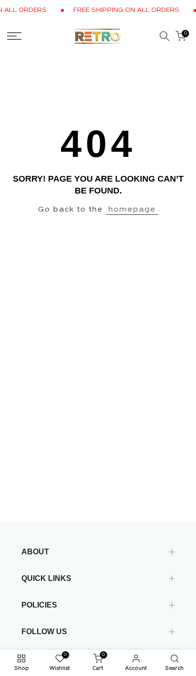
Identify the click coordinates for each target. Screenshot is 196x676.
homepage (132, 209)
